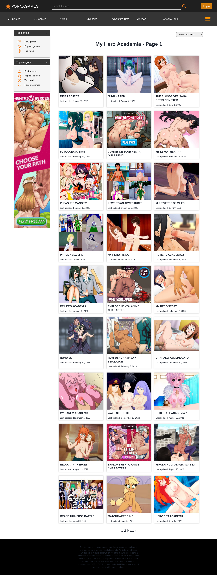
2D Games (14, 19)
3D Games (40, 19)
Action (63, 19)
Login (206, 6)
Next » (131, 530)
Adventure (91, 19)
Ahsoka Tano (170, 19)
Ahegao (141, 19)
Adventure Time (120, 19)
